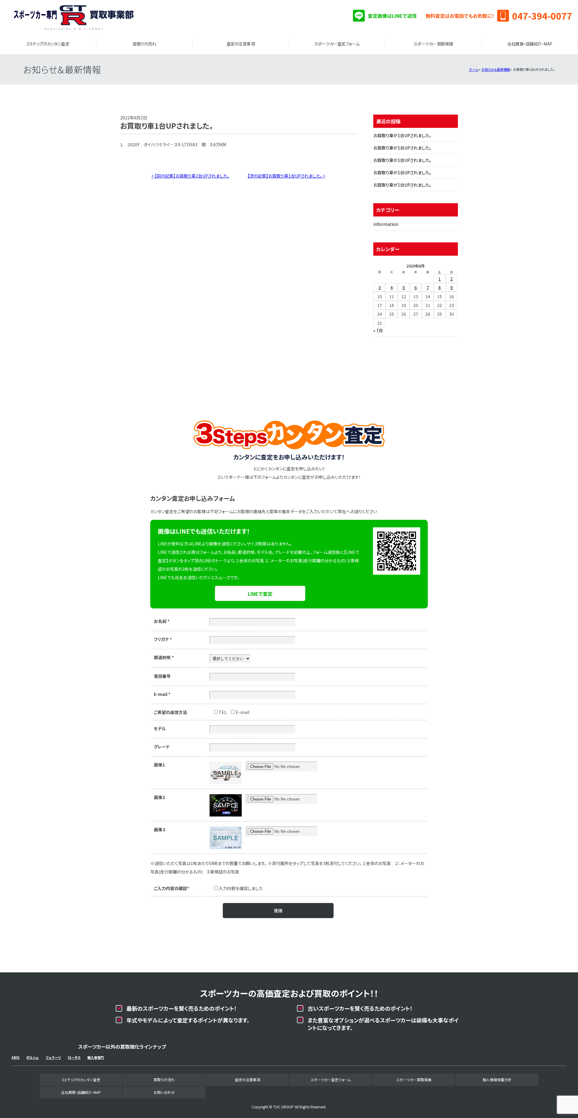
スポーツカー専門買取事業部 (73, 18)
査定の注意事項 (241, 44)
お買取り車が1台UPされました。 (402, 135)
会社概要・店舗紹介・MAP (529, 44)
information (385, 224)
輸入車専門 (95, 1057)
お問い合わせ (164, 1092)
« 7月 (378, 330)
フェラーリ (53, 1057)
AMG (15, 1057)
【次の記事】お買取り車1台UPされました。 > (286, 176)
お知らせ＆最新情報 (495, 69)
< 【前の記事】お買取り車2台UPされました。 (190, 176)
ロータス (74, 1057)
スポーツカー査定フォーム (337, 44)
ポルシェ (32, 1057)
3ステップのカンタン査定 (47, 44)
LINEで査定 (260, 593)
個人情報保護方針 (497, 1079)
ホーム (473, 69)
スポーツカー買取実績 (433, 44)
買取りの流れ (144, 44)
